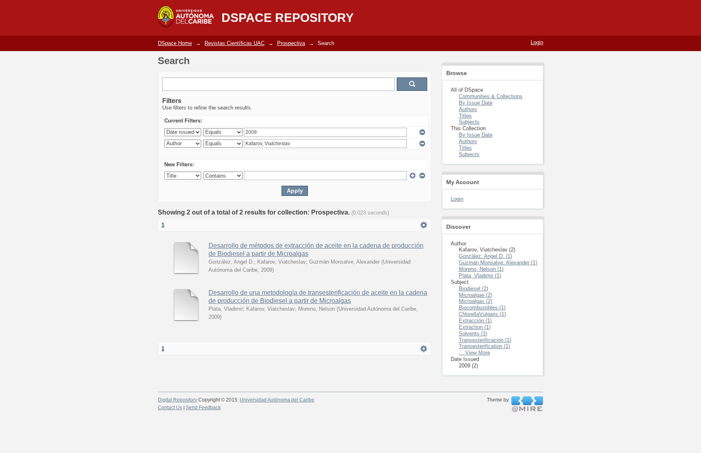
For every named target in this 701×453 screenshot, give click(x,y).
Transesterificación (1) (485, 340)
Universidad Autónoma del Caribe (277, 400)
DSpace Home (175, 43)
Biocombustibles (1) (482, 308)
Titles (465, 116)
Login (537, 42)
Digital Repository (177, 400)
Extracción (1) (475, 321)
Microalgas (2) (475, 301)
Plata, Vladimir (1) (480, 276)
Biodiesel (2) (473, 289)
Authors (468, 109)
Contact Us (170, 407)
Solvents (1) (473, 334)
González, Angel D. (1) (485, 256)
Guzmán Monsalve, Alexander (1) (498, 263)
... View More (474, 353)
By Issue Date (475, 103)
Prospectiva (291, 43)
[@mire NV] (527, 404)
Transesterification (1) (484, 346)
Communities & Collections (491, 96)
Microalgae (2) (475, 295)
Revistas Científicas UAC (234, 43)
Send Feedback (203, 407)
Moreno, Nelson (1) (481, 269)
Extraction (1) (474, 327)
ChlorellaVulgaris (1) (482, 314)
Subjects (469, 122)
